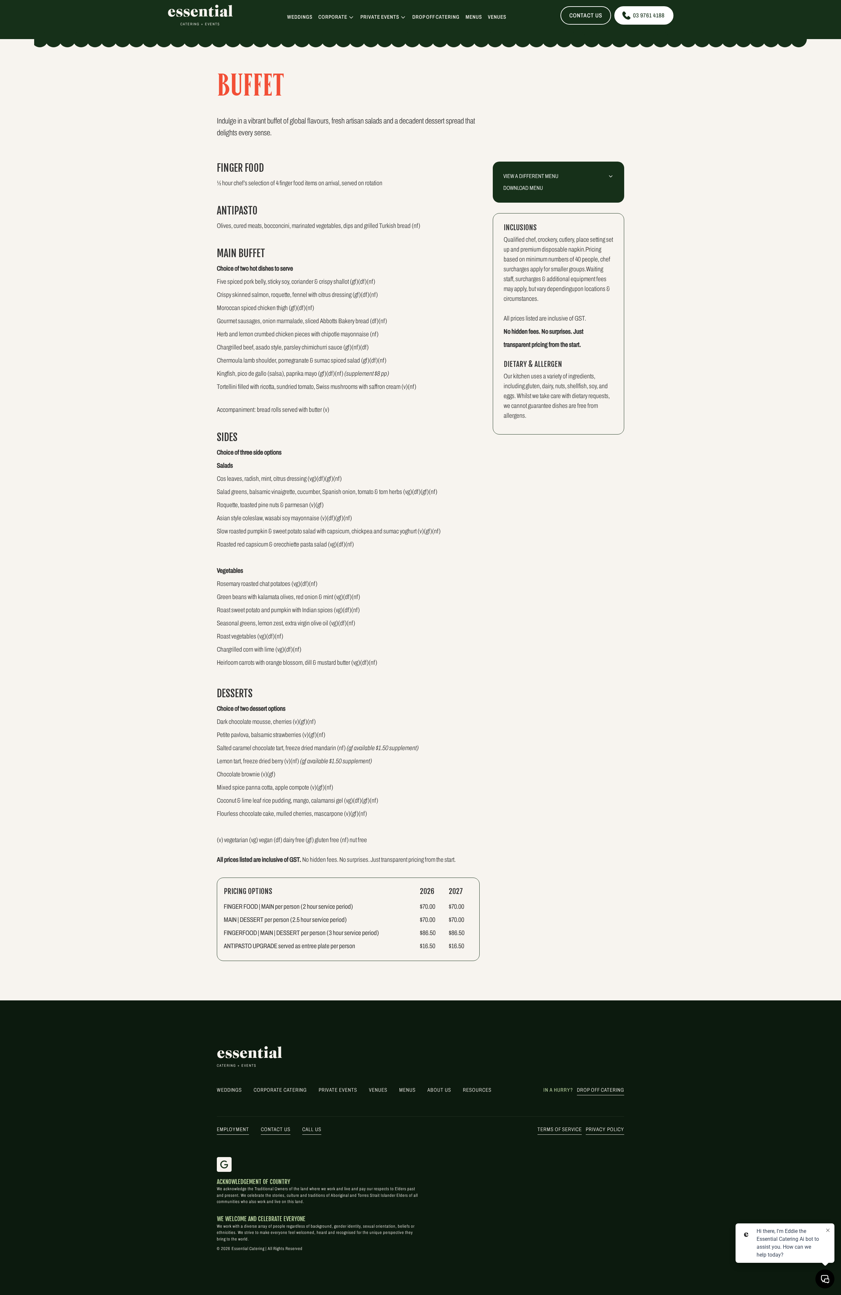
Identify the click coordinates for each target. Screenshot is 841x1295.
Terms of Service (559, 1129)
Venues (497, 17)
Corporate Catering (280, 1090)
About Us (439, 1090)
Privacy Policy (605, 1129)
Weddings (299, 17)
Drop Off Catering (436, 17)
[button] (336, 17)
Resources (477, 1090)
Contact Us (585, 15)
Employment (233, 1129)
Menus (474, 17)
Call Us (311, 1129)
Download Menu (523, 188)
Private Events (379, 17)
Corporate (332, 17)
